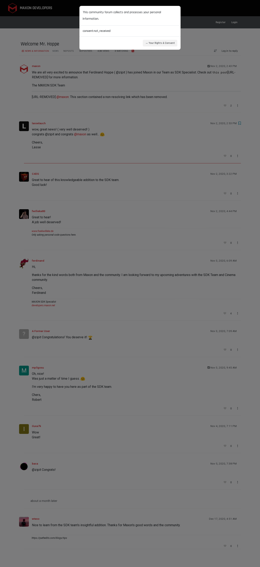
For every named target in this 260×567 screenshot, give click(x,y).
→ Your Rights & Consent (160, 43)
